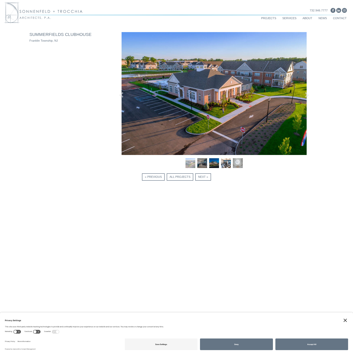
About (307, 18)
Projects (268, 18)
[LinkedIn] (338, 10)
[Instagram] (344, 10)
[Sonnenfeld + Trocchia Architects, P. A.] (44, 12)
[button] (121, 93)
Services (289, 18)
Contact (340, 18)
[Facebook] (333, 10)
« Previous (153, 176)
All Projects (180, 176)
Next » (203, 176)
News (322, 18)
